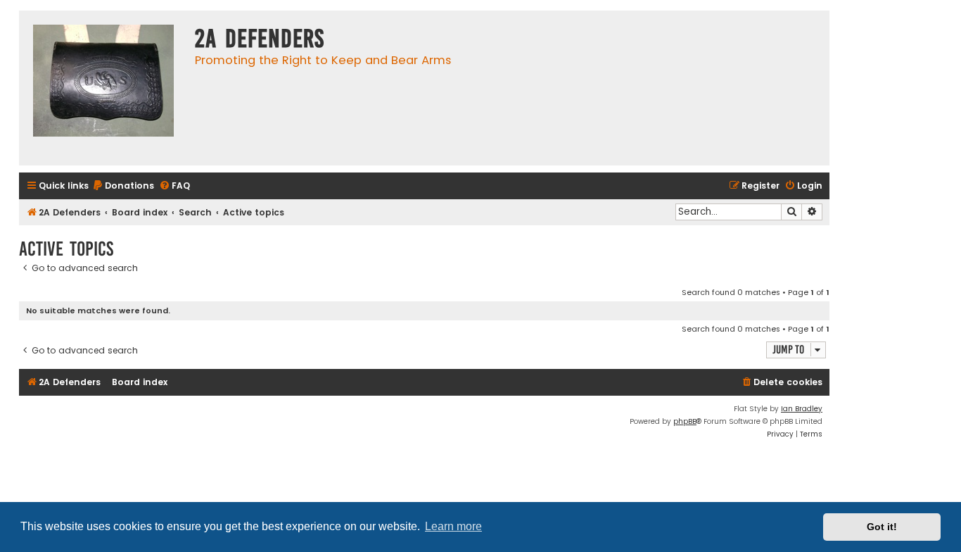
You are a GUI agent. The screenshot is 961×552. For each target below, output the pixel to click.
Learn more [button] (453, 526)
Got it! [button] (882, 526)
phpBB (684, 421)
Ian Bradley (801, 408)
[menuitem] (123, 186)
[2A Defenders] (103, 88)
